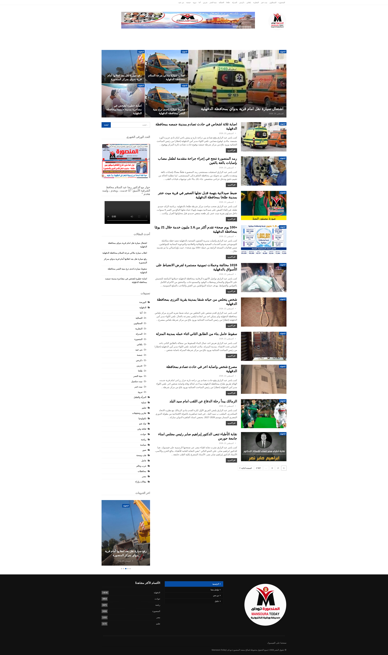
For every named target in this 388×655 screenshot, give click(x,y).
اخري (122, 33)
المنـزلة (234, 2)
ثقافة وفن (141, 429)
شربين (205, 2)
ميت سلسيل (136, 381)
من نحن (216, 595)
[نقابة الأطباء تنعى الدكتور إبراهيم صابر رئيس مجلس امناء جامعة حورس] (263, 446)
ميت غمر (264, 2)
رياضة (189, 33)
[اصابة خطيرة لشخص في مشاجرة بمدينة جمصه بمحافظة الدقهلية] (123, 101)
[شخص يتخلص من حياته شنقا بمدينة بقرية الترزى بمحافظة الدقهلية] (263, 312)
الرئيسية (279, 33)
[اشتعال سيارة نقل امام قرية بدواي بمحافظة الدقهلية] (237, 84)
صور (144, 450)
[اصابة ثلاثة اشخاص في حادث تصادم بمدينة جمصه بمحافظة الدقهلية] (263, 136)
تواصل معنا (215, 590)
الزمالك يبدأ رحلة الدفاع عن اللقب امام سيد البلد (203, 401)
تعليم (144, 408)
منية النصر (213, 2)
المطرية (256, 2)
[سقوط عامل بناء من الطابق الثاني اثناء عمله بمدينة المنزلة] (263, 346)
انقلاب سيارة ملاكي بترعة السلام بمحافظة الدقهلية (124, 253)
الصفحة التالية (246, 468)
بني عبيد (181, 2)
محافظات (203, 33)
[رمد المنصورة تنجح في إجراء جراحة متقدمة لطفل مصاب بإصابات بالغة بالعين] (263, 171)
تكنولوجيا (148, 33)
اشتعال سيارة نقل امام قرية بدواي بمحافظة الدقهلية (242, 109)
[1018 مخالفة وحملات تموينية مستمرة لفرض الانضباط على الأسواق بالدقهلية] (263, 277)
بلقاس (249, 2)
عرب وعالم (175, 33)
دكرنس (241, 2)
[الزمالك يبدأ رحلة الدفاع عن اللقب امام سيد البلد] (263, 413)
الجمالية (221, 2)
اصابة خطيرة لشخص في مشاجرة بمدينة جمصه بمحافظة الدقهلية (124, 109)
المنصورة (282, 2)
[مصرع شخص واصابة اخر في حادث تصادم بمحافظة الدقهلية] (263, 379)
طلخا (228, 2)
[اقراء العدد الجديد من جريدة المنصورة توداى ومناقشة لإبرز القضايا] (126, 161)
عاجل (266, 33)
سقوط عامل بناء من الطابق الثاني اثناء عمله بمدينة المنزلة (196, 334)
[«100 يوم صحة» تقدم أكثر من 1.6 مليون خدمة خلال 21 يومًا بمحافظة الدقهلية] (263, 239)
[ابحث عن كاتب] (235, 133)
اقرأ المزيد (231, 150)
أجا (200, 2)
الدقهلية (254, 33)
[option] (126, 533)
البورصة (142, 302)
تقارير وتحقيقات (234, 33)
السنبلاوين (272, 2)
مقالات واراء (140, 481)
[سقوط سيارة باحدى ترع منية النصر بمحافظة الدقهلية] (167, 101)
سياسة (135, 33)
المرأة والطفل (140, 397)
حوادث (217, 33)
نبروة (194, 2)
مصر (161, 33)
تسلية (143, 402)
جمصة (188, 2)
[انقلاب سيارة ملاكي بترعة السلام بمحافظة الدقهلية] (167, 67)
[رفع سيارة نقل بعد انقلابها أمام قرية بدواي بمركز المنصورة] (123, 67)
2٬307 (258, 468)
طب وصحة (141, 455)
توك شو (142, 423)
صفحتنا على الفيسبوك (276, 643)
